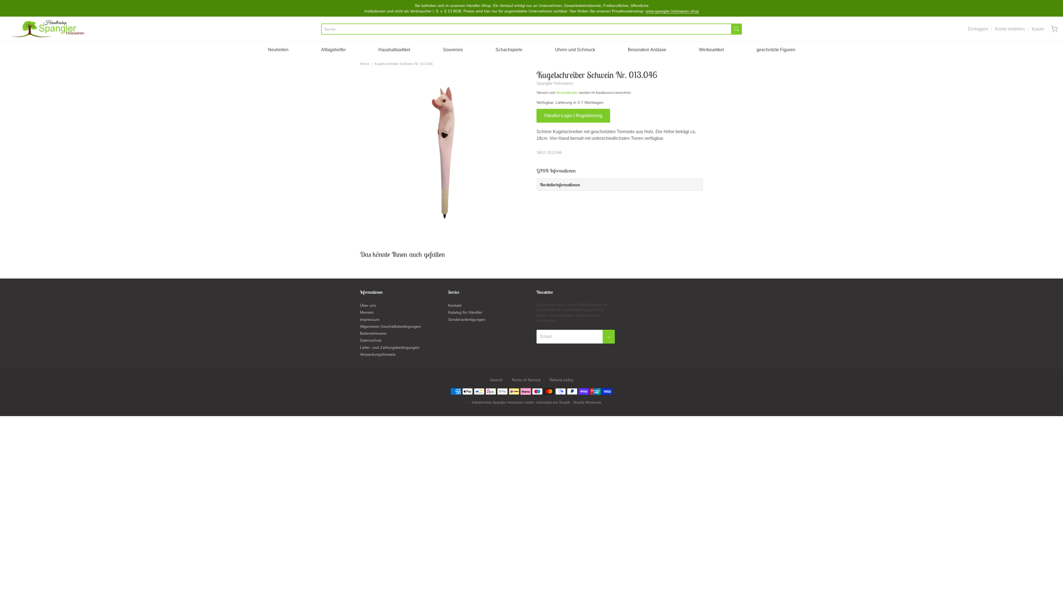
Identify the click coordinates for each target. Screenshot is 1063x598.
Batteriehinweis (373, 333)
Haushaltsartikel (394, 49)
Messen (367, 312)
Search (496, 380)
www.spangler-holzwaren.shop (672, 11)
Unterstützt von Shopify (553, 402)
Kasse (1038, 29)
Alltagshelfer (333, 49)
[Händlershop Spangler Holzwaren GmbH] (49, 29)
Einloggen (978, 29)
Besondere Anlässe (647, 49)
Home (364, 64)
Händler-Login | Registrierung (573, 115)
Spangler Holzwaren (554, 83)
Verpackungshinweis (378, 354)
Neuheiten (278, 49)
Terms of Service (526, 380)
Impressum (370, 319)
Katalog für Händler (465, 312)
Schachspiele (509, 49)
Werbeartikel (711, 49)
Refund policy (561, 380)
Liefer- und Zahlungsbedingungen (389, 347)
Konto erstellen (1010, 29)
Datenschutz (371, 340)
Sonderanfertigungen (466, 319)
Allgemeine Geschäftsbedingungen (390, 326)
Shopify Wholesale (587, 402)
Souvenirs (453, 49)
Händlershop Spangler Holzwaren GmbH (503, 402)
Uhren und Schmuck (575, 49)
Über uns (368, 305)
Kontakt (454, 305)
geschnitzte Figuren (776, 49)
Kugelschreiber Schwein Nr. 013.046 (404, 64)
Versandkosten (567, 93)
